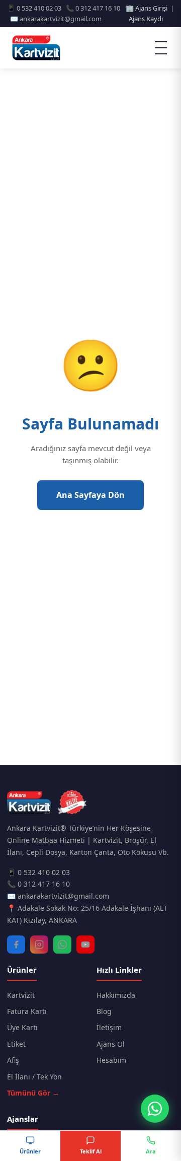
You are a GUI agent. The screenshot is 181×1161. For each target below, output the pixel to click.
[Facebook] (16, 944)
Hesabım (111, 1060)
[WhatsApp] (62, 944)
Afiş (13, 1060)
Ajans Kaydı (146, 18)
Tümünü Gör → (33, 1093)
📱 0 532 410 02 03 (38, 872)
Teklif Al (91, 1151)
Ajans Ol (111, 1044)
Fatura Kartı (27, 1011)
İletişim (109, 1027)
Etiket (16, 1044)
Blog (104, 1011)
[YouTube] (85, 944)
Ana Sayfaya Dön (90, 494)
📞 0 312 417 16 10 (38, 884)
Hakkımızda (116, 995)
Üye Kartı (22, 1027)
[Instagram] (39, 944)
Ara (151, 1151)
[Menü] (161, 48)
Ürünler (30, 1151)
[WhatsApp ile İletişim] (155, 1109)
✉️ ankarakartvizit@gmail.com (58, 896)
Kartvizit (21, 995)
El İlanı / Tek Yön (34, 1076)
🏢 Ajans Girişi (146, 8)
